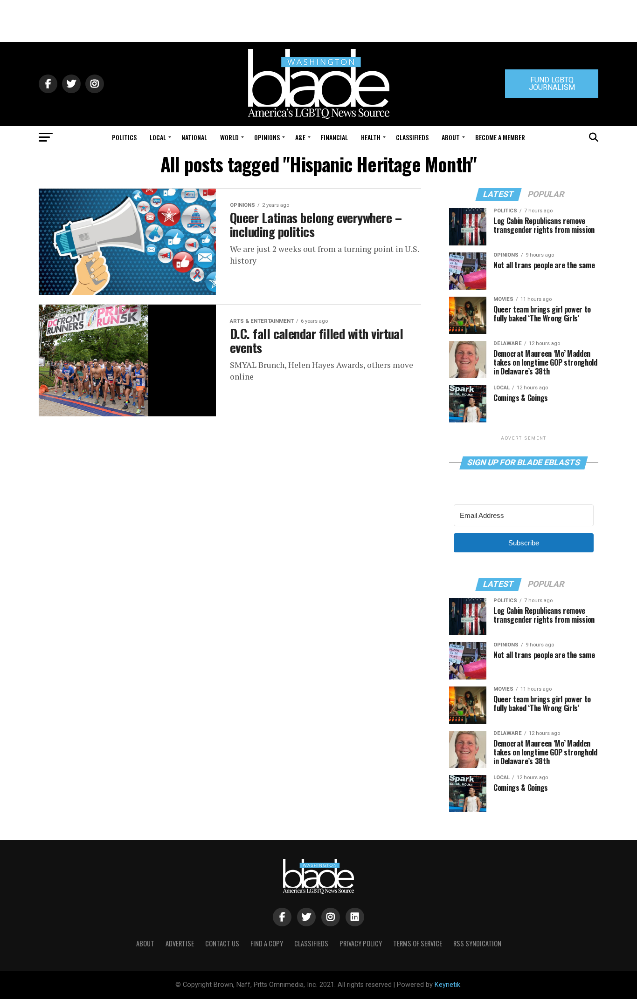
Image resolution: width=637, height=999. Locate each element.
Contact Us (222, 943)
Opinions (267, 137)
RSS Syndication (477, 943)
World (229, 137)
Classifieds (412, 137)
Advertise (180, 943)
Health (371, 137)
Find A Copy (266, 943)
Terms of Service (417, 943)
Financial (334, 137)
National (194, 137)
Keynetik (447, 985)
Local (158, 137)
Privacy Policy (360, 943)
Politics (124, 137)
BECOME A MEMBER (500, 137)
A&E (300, 137)
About (451, 137)
